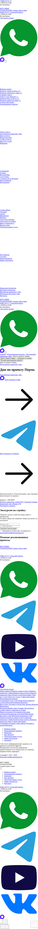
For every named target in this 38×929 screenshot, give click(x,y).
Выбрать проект (10, 729)
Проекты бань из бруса (21, 693)
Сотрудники (18, 701)
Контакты (24, 702)
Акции (23, 710)
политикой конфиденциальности (12, 533)
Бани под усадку (14, 697)
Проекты (3, 718)
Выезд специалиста (13, 710)
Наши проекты (5, 691)
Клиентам (4, 708)
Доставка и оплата (15, 704)
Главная (3, 354)
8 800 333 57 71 (6, 1)
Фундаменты (18, 712)
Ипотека (35, 704)
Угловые (34, 502)
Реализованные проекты (16, 354)
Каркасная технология (17, 714)
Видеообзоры (16, 702)
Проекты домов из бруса (20, 691)
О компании (4, 701)
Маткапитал (4, 706)
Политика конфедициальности (11, 757)
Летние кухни (17, 695)
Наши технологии (7, 712)
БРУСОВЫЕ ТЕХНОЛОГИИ (6, 9)
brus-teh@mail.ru (17, 12)
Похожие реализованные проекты (11, 360)
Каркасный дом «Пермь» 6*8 (10, 504)
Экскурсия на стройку (24, 358)
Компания (8, 733)
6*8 (21, 502)
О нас (11, 701)
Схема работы (5, 702)
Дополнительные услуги (13, 736)
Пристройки (27, 695)
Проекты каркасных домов (10, 502)
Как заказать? (9, 734)
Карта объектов (28, 701)
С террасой (27, 502)
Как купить (4, 704)
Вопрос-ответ (13, 708)
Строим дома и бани (19, 10)
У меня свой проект (28, 697)
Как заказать (27, 704)
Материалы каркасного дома (22, 716)
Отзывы (21, 708)
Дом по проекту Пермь (8, 358)
